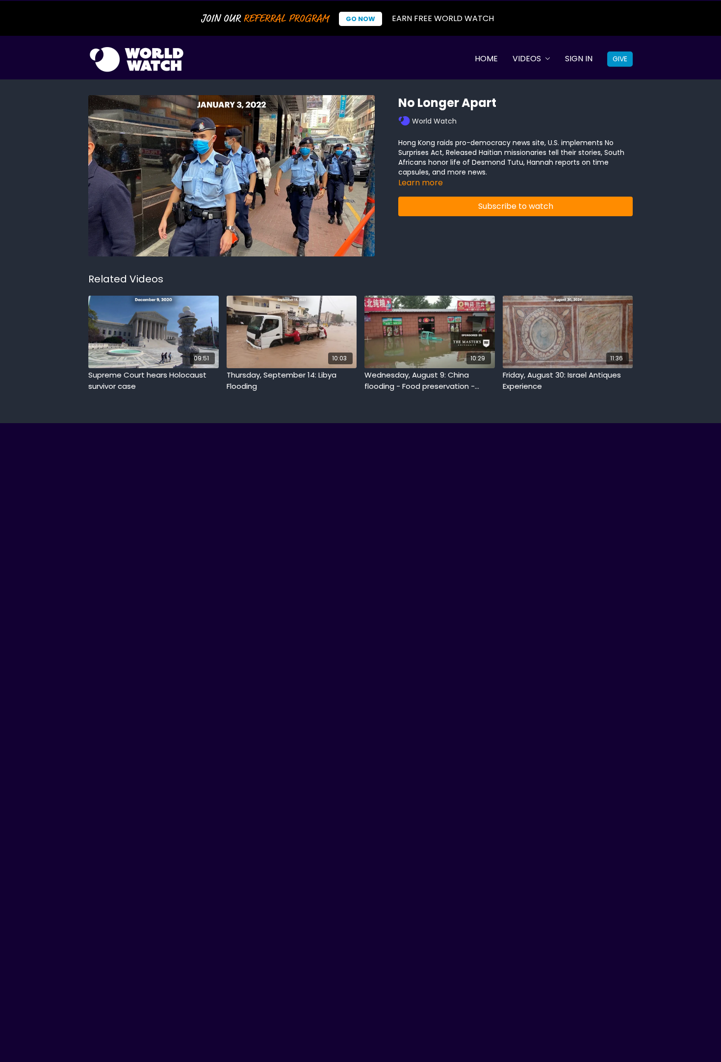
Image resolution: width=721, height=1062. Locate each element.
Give (620, 59)
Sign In (578, 58)
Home (486, 58)
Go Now (360, 19)
